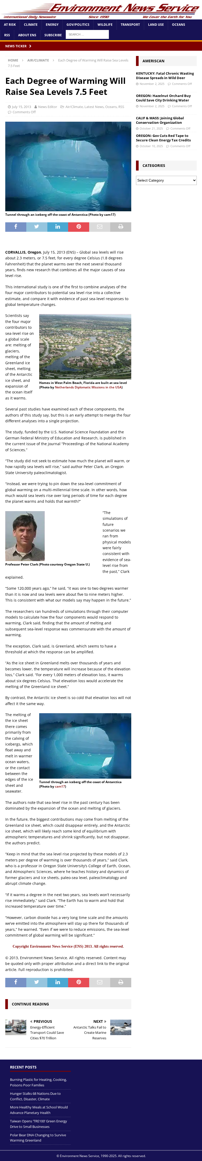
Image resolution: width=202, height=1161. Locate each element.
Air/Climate (74, 106)
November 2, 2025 (152, 84)
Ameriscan (153, 60)
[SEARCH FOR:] (87, 34)
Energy (52, 24)
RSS (7, 35)
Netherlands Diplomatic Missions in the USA (88, 387)
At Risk (10, 24)
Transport (130, 24)
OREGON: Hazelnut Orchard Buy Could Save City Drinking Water (163, 97)
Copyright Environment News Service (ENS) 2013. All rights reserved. (68, 946)
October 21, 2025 (151, 128)
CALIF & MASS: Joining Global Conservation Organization (160, 120)
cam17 (60, 786)
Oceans (178, 24)
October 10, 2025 (151, 146)
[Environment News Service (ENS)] (101, 16)
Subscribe (53, 35)
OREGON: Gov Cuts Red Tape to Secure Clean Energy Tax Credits (163, 137)
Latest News (94, 106)
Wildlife (105, 24)
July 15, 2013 (21, 106)
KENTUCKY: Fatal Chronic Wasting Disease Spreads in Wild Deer (165, 75)
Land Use (156, 24)
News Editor (47, 106)
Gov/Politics (78, 24)
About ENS (27, 35)
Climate (31, 24)
